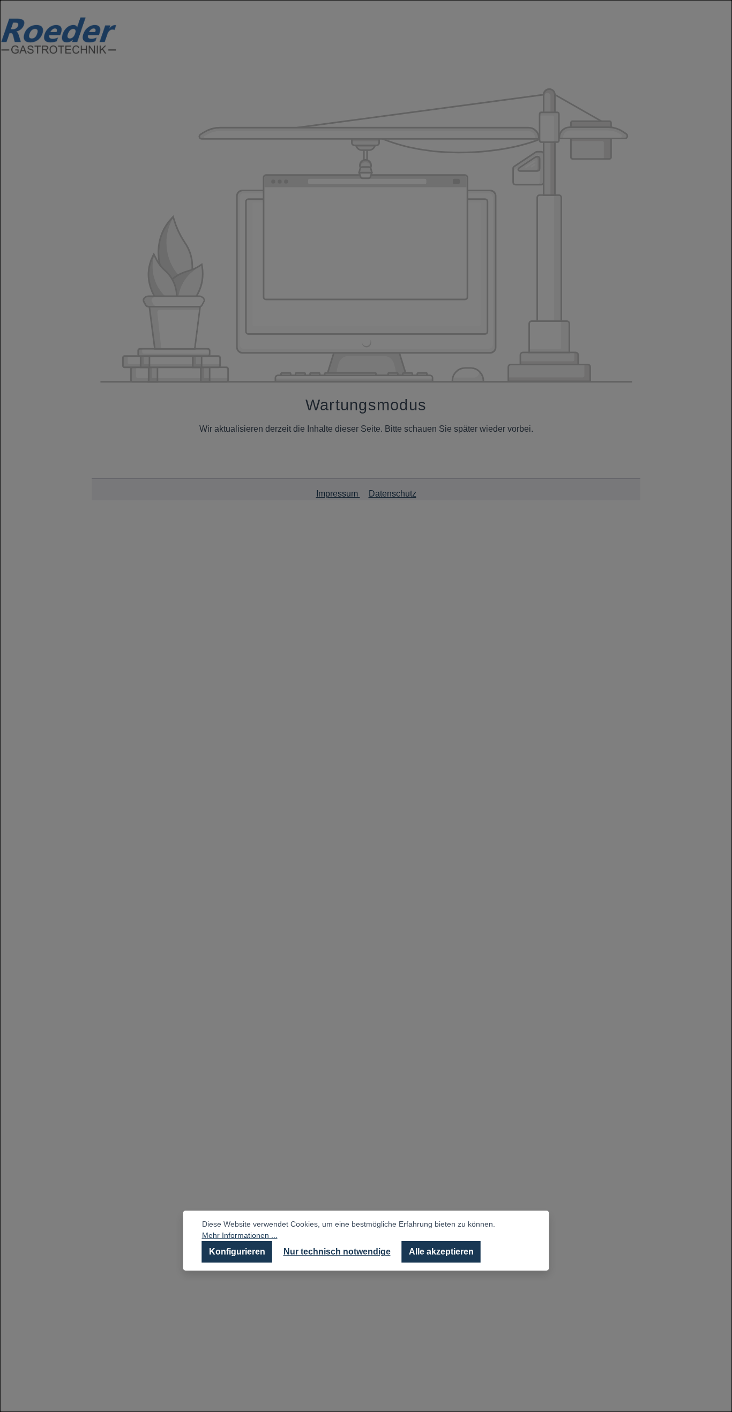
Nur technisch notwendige (337, 1251)
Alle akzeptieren (441, 1251)
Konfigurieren (237, 1251)
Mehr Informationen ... (240, 1235)
